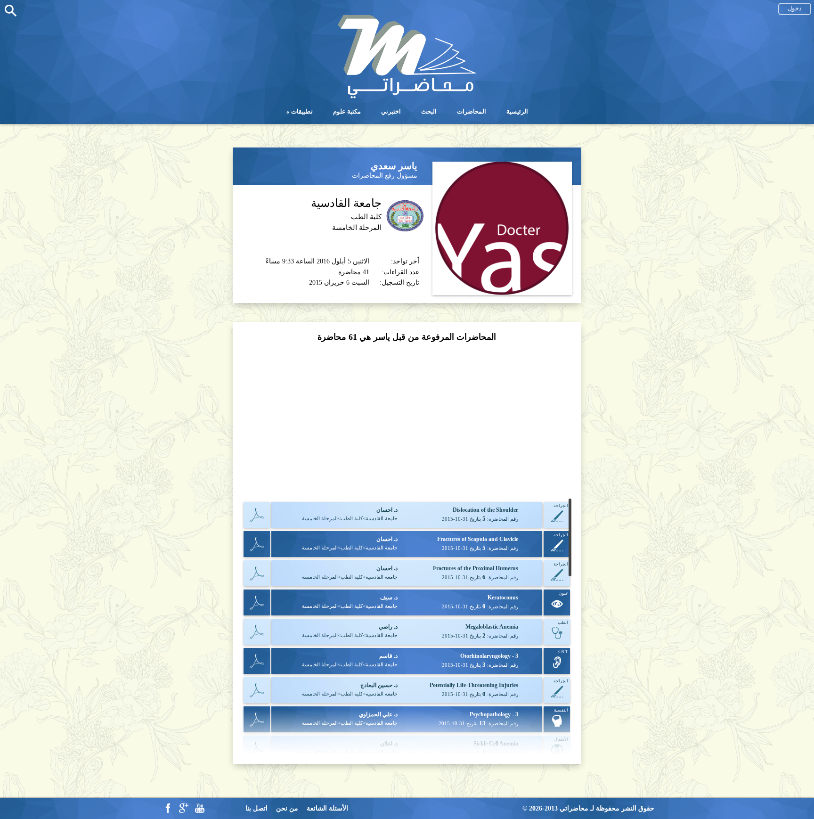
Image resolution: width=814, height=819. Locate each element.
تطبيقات (302, 111)
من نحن (287, 808)
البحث (429, 111)
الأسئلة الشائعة (327, 808)
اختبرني (391, 111)
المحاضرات (471, 111)
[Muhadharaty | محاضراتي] (407, 97)
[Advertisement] (407, 421)
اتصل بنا (256, 808)
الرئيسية (517, 111)
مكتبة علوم (347, 111)
